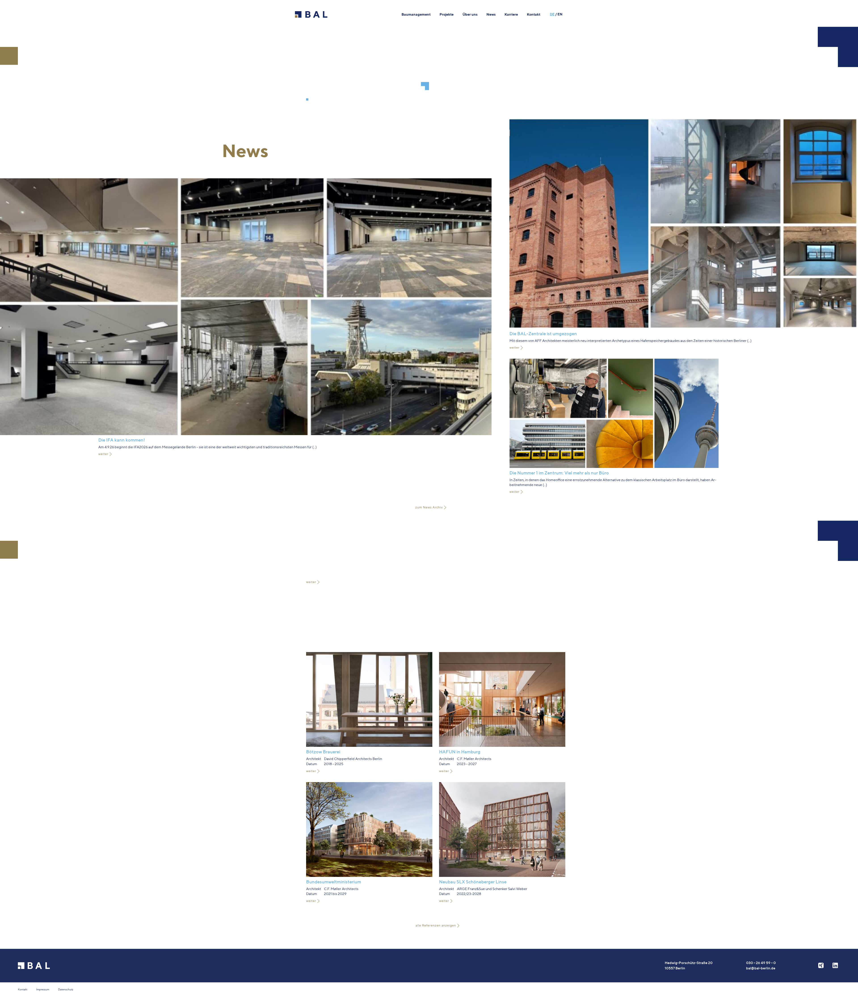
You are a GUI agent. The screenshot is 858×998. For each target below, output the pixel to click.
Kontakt (22, 989)
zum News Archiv (429, 507)
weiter (103, 454)
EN (559, 14)
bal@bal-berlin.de (760, 968)
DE (552, 14)
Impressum (42, 989)
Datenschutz (65, 989)
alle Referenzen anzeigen (436, 925)
